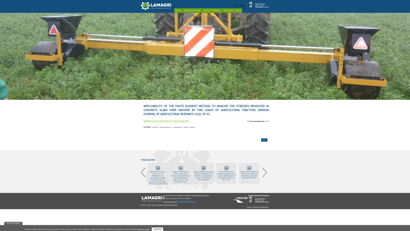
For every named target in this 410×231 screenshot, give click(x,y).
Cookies (159, 205)
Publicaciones (229, 10)
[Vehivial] (240, 202)
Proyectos (207, 10)
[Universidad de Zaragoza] (258, 7)
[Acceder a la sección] (205, 56)
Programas (216, 10)
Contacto (266, 195)
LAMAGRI (178, 10)
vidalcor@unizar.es (170, 202)
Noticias (238, 10)
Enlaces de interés (254, 195)
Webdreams (264, 207)
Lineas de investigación (192, 10)
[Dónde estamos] (164, 199)
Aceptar (157, 229)
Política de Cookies (144, 229)
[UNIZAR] (258, 202)
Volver (264, 140)
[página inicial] (156, 9)
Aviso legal (151, 205)
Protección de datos (170, 205)
